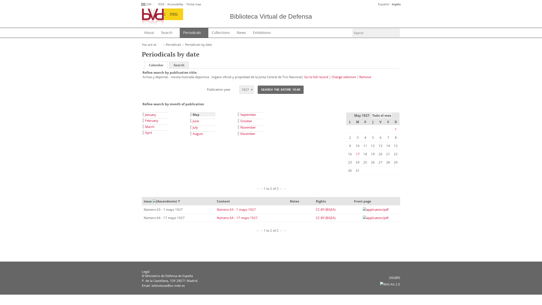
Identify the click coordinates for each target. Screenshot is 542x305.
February (151, 120)
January (150, 114)
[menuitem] (150, 33)
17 (358, 154)
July (195, 127)
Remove (365, 77)
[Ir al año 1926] (235, 90)
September (248, 114)
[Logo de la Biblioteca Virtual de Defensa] (153, 16)
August (198, 134)
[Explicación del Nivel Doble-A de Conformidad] (390, 284)
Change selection (344, 77)
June (196, 121)
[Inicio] (160, 44)
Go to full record (316, 77)
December (247, 134)
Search (166, 32)
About (149, 32)
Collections (221, 32)
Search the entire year (280, 89)
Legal (145, 271)
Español (383, 4)
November (248, 127)
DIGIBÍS (394, 278)
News (241, 32)
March (149, 127)
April (148, 132)
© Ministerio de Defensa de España (167, 276)
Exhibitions (262, 32)
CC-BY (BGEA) (325, 209)
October (246, 121)
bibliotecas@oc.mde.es (168, 285)
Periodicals (192, 32)
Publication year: (219, 89)
